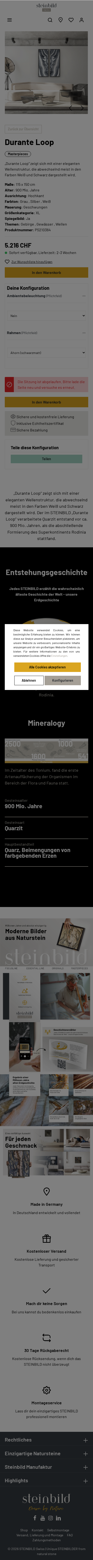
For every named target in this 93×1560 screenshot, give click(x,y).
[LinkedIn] (58, 1519)
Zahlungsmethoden (46, 1540)
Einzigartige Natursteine (33, 1453)
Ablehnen (29, 680)
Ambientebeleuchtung (26, 295)
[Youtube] (43, 1519)
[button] (46, 296)
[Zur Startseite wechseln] (46, 8)
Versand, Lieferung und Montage (39, 1535)
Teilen (46, 459)
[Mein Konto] (81, 20)
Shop (24, 1530)
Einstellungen (59, 655)
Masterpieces (18, 154)
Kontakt (37, 1530)
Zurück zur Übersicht (23, 129)
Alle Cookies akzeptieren (47, 667)
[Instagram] (51, 1519)
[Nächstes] (82, 108)
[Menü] (9, 20)
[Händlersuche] (60, 20)
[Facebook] (35, 1519)
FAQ (70, 1535)
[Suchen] (50, 20)
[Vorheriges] (70, 108)
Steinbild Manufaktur (28, 1467)
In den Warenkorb (46, 272)
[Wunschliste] (71, 20)
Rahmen (14, 332)
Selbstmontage (58, 1530)
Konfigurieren (62, 680)
